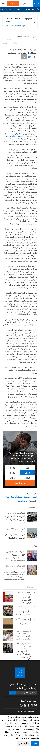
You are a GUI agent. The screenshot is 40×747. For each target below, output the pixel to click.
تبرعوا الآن (13, 3)
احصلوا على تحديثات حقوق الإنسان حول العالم (22, 686)
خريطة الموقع (32, 711)
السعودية (18, 9)
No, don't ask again (19, 25)
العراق (27, 9)
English (10, 43)
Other (12, 477)
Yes (6, 25)
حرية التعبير (22, 500)
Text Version (22, 711)
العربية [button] (23, 3)
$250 (27, 472)
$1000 (27, 477)
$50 (27, 467)
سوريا (9, 9)
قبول (35, 743)
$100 (12, 467)
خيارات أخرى (23, 743)
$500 (12, 472)
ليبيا (8, 496)
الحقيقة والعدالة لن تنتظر (14, 136)
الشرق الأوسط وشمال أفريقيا (24, 496)
